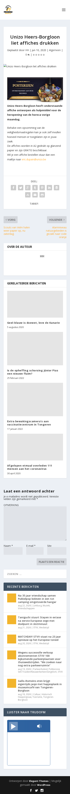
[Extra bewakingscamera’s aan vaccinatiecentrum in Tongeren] (35, 399)
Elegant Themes (38, 781)
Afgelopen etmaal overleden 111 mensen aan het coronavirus (29, 467)
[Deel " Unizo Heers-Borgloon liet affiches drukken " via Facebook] (13, 187)
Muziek (46, 605)
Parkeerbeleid (40, 669)
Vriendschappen (26, 608)
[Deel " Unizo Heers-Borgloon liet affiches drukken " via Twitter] (20, 187)
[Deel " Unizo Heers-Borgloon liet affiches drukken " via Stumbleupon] (27, 194)
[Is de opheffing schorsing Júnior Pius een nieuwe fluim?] (35, 348)
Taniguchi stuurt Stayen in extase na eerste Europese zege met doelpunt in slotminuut (39, 620)
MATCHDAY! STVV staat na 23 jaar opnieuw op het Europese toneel (39, 638)
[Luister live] (13, 726)
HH (27, 50)
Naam (8, 545)
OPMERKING (11, 505)
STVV (35, 627)
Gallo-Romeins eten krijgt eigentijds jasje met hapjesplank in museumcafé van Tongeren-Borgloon (40, 685)
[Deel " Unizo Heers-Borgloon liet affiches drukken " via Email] (35, 194)
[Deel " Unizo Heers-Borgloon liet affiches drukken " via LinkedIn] (49, 187)
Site (49, 545)
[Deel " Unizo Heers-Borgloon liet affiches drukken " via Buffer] (56, 187)
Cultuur (37, 694)
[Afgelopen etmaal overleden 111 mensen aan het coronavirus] (35, 447)
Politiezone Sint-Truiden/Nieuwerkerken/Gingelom (39, 670)
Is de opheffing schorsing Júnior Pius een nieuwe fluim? (32, 372)
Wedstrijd (44, 627)
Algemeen (55, 50)
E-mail (31, 545)
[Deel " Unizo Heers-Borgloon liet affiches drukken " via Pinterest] (42, 187)
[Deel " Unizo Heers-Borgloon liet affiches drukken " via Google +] (27, 187)
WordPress (43, 785)
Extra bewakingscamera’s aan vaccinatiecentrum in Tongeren (29, 423)
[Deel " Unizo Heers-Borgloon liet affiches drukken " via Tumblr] (35, 187)
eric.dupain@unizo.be (34, 159)
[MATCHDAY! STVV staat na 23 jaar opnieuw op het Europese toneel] (11, 639)
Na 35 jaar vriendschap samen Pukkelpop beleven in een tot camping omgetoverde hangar (37, 599)
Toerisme (37, 696)
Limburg (37, 605)
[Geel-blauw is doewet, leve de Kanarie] (35, 304)
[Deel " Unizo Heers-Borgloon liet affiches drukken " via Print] (42, 194)
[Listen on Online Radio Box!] (46, 726)
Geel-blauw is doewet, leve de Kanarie (33, 322)
